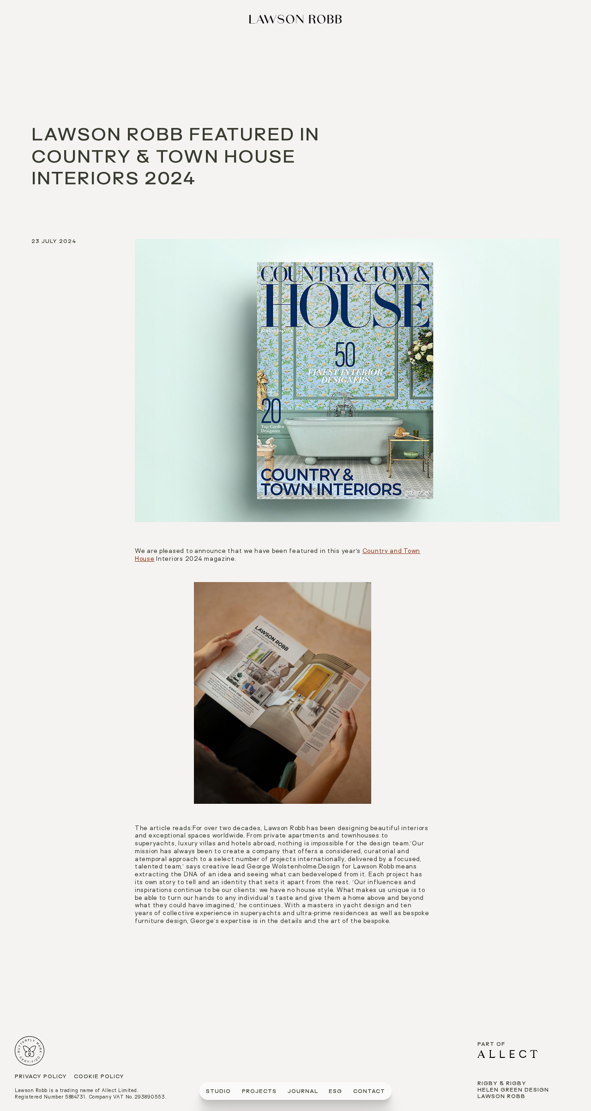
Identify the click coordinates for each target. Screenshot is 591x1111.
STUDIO (218, 1091)
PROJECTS (259, 1091)
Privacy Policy (41, 1077)
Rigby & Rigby (501, 1084)
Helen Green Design (513, 1090)
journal (303, 1091)
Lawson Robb (501, 1096)
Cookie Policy (99, 1077)
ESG (335, 1091)
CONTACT (369, 1091)
